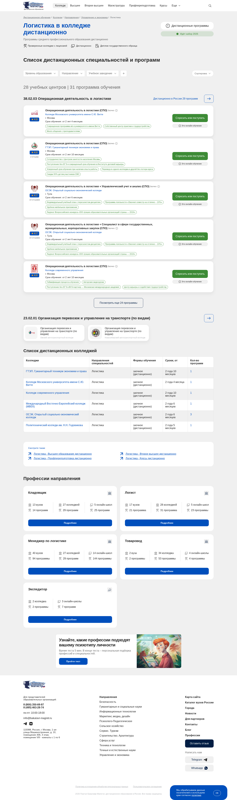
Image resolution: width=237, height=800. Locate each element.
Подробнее (70, 523)
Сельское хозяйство (111, 726)
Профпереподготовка (142, 5)
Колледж (60, 5)
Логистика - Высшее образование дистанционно (63, 453)
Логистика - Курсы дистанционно (145, 458)
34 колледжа (166, 553)
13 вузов (38, 504)
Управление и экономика (94, 17)
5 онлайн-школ (103, 504)
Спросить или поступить (190, 118)
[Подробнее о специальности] (209, 318)
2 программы (137, 558)
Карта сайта (192, 697)
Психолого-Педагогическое (115, 721)
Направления (71, 17)
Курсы (163, 5)
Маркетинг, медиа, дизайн (114, 716)
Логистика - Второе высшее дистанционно (151, 453)
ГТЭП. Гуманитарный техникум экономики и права (72, 147)
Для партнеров (194, 719)
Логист (130, 492)
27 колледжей (71, 504)
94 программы (41, 558)
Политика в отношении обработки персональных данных (101, 787)
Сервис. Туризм (108, 730)
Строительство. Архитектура (116, 735)
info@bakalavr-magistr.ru (37, 718)
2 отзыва (34, 157)
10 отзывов (34, 200)
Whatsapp (197, 768)
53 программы (167, 558)
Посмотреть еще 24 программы (118, 302)
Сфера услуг (107, 740)
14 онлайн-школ (102, 553)
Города (189, 708)
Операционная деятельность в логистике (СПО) (76, 110)
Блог (188, 730)
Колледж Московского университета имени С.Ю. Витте (74, 114)
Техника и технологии (112, 745)
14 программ (40, 510)
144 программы (102, 558)
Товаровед (133, 541)
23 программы (199, 510)
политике (196, 795)
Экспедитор (37, 589)
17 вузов (134, 504)
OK (217, 793)
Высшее (75, 5)
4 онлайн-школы (199, 553)
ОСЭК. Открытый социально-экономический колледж (73, 190)
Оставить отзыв (199, 743)
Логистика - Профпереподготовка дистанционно (63, 458)
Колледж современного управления (64, 270)
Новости (190, 713)
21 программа (137, 510)
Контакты (191, 724)
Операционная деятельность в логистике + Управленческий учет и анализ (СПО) (97, 186)
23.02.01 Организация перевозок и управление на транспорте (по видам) (86, 318)
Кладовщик (37, 492)
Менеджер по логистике (47, 541)
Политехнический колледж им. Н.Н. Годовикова (54, 425)
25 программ (102, 510)
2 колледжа (39, 601)
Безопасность (107, 701)
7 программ (69, 606)
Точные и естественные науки (117, 750)
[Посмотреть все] (209, 99)
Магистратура (116, 5)
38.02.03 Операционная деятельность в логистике (67, 99)
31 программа (168, 510)
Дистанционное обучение (36, 17)
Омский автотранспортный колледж (56, 338)
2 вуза (133, 553)
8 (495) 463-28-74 (33, 707)
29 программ (70, 510)
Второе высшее (94, 5)
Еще (174, 5)
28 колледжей (168, 504)
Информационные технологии (117, 711)
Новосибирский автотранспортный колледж (125, 338)
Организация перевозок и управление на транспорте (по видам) (58, 331)
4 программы (197, 558)
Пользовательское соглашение (147, 787)
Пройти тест (73, 661)
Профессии (192, 735)
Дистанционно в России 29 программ (175, 98)
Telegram (196, 759)
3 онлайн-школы (72, 601)
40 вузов (38, 553)
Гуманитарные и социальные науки (120, 706)
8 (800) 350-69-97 (33, 704)
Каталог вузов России (199, 702)
